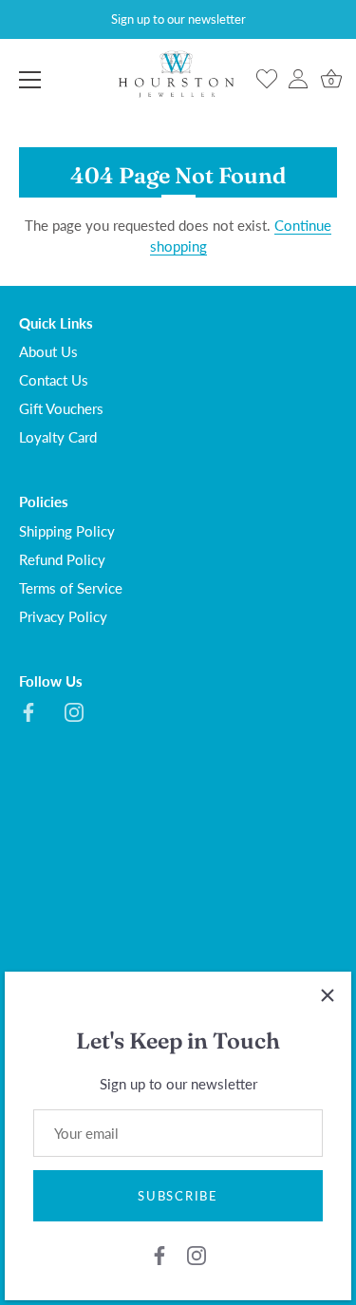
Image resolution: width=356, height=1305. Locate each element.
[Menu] (30, 80)
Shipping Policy (67, 530)
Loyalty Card (58, 436)
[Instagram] (196, 1252)
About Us (48, 351)
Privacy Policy (63, 616)
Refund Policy (62, 559)
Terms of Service (70, 587)
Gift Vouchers (61, 408)
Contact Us (53, 379)
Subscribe (177, 1195)
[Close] (327, 995)
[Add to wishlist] (266, 79)
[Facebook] (159, 1252)
